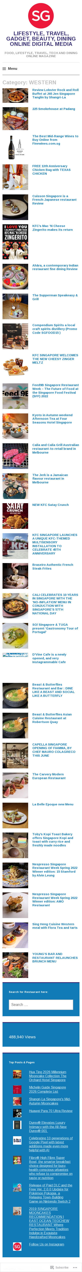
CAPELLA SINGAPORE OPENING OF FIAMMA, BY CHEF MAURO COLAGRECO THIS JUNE (53, 750)
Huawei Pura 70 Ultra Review (51, 1111)
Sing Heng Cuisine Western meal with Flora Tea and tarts (55, 926)
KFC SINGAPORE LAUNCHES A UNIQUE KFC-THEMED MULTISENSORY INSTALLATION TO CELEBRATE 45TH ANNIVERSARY (54, 544)
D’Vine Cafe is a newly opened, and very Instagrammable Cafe (49, 658)
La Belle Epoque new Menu (52, 804)
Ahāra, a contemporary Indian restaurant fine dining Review (55, 267)
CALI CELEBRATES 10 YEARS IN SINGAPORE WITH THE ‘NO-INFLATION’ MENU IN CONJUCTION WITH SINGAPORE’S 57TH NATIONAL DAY (55, 604)
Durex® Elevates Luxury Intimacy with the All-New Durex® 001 (48, 1126)
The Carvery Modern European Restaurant (49, 776)
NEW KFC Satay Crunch (50, 505)
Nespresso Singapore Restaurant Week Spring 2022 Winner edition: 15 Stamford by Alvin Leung (54, 870)
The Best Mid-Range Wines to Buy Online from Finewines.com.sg (55, 140)
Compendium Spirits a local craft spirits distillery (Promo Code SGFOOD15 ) (54, 328)
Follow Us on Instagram (46, 1244)
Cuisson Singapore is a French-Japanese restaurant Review (54, 199)
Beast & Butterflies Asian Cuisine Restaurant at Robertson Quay (52, 718)
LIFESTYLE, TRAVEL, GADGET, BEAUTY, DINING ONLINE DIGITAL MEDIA (41, 38)
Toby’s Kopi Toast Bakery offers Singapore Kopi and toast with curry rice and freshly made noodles (52, 840)
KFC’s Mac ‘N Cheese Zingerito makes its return (52, 227)
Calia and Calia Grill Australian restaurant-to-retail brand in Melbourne (55, 448)
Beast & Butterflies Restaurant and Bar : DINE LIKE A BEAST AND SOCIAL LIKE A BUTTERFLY (53, 690)
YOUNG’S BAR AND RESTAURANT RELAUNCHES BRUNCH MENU (55, 957)
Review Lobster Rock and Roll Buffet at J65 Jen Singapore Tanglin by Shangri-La (55, 93)
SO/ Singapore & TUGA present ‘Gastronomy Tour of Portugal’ (55, 628)
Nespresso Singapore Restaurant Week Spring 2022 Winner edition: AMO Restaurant (54, 899)
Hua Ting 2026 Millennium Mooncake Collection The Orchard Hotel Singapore (47, 1076)
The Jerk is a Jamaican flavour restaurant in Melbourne (50, 478)
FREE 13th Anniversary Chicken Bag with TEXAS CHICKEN (51, 169)
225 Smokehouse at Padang (53, 109)
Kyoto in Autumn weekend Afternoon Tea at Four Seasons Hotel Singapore (52, 418)
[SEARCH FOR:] (41, 1005)
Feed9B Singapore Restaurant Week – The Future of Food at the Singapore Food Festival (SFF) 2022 (55, 390)
